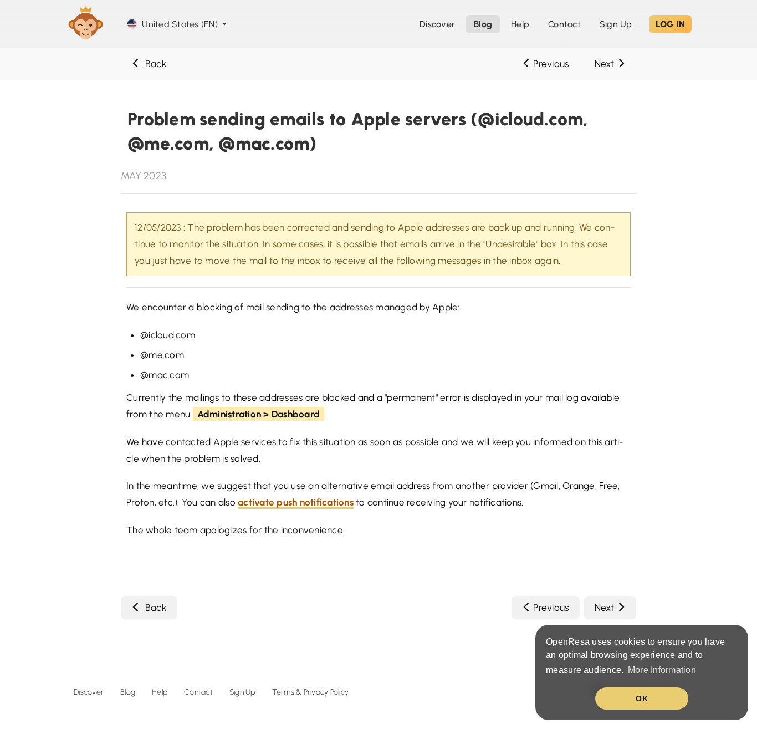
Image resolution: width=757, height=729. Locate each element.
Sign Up (616, 24)
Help (520, 24)
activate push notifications (296, 502)
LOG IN (671, 24)
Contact (198, 692)
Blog (127, 692)
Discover (89, 692)
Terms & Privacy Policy (310, 692)
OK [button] (642, 698)
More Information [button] (662, 670)
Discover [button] (437, 24)
